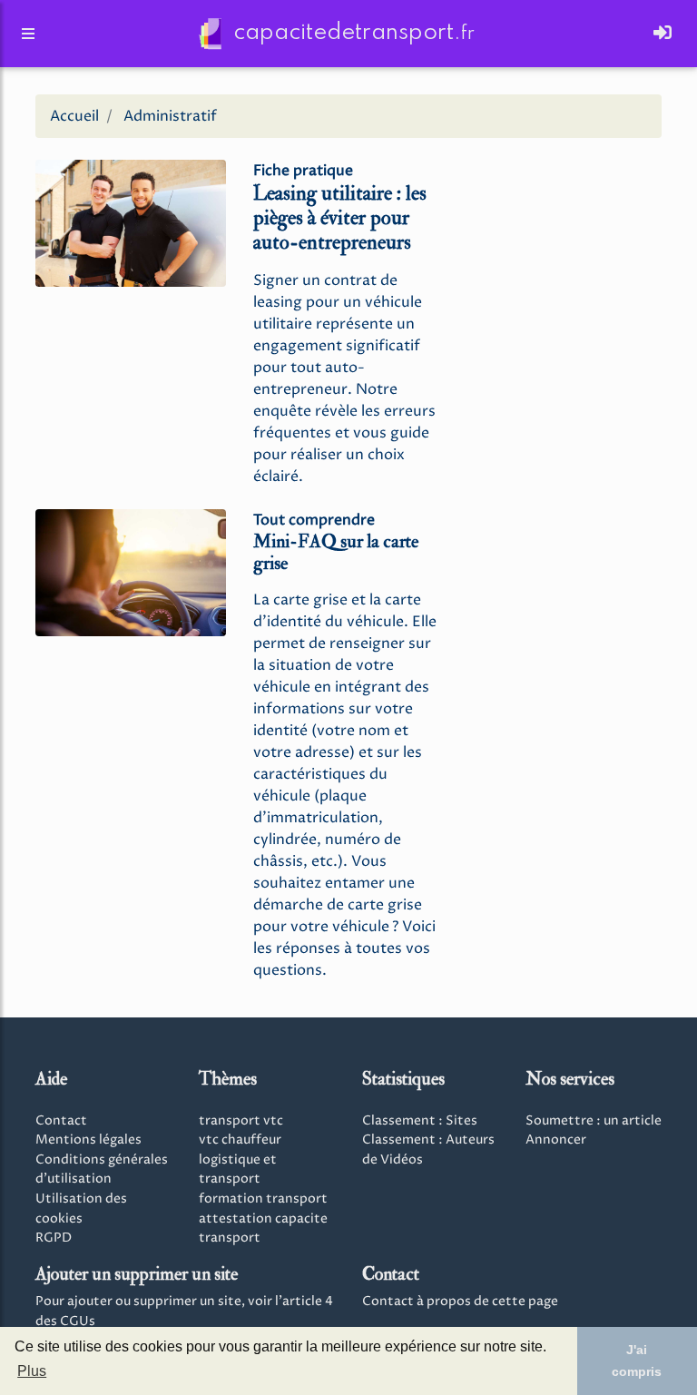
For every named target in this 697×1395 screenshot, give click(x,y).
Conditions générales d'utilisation (101, 1170)
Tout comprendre (314, 520)
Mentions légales (88, 1140)
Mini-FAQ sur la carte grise (335, 552)
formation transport (263, 1199)
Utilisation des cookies (81, 1209)
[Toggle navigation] (662, 33)
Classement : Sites (419, 1121)
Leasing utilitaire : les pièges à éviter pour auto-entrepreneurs (340, 218)
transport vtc (241, 1121)
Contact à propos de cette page (460, 1301)
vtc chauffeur (240, 1140)
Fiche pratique (303, 171)
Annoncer (555, 1140)
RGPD (53, 1238)
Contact (61, 1121)
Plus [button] (31, 1371)
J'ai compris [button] (637, 1360)
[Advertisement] (566, 243)
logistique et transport (238, 1170)
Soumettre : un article (593, 1121)
